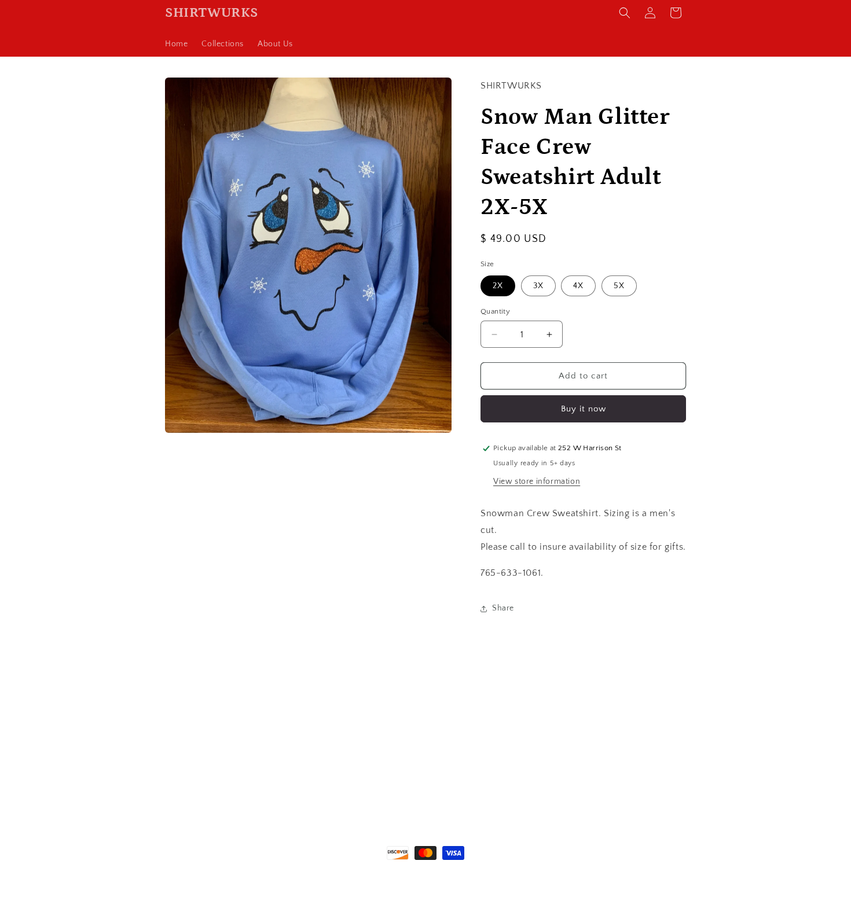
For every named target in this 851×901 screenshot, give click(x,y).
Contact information (557, 874)
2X (498, 285)
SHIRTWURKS (215, 874)
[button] (624, 12)
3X (538, 285)
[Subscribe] (516, 776)
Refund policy (374, 874)
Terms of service (434, 874)
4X (578, 285)
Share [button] (503, 608)
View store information (536, 481)
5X (619, 285)
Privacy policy (493, 874)
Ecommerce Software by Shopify (290, 874)
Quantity (495, 311)
